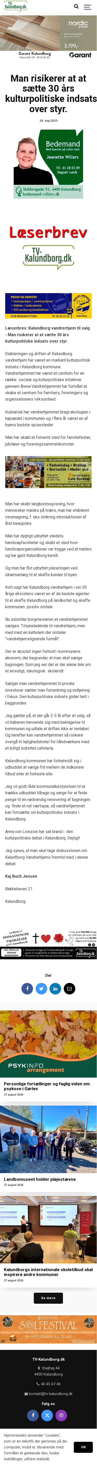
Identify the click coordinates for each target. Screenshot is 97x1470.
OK (83, 1447)
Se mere (48, 1298)
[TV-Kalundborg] (15, 6)
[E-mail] (69, 988)
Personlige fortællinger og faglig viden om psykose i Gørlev (47, 1086)
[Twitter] (41, 988)
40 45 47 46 (50, 1384)
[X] (47, 1415)
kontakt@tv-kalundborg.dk (50, 1394)
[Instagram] (61, 1415)
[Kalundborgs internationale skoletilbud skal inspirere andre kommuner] (48, 1229)
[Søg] (76, 6)
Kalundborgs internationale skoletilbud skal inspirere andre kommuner (48, 1272)
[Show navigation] (88, 6)
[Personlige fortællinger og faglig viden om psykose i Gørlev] (48, 1044)
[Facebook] (27, 988)
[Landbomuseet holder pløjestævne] (48, 1139)
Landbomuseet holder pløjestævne (40, 1179)
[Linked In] (55, 988)
